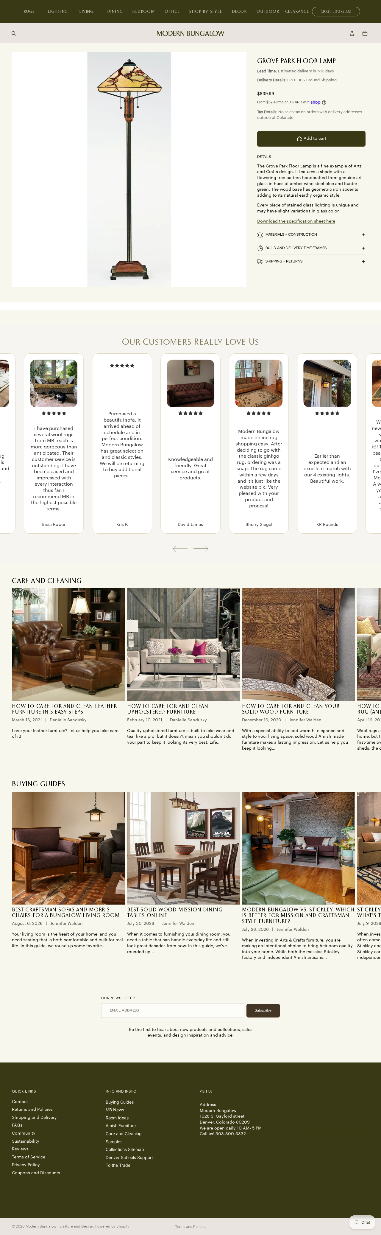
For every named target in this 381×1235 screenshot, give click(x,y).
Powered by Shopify (112, 1226)
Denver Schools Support (129, 1157)
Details (264, 156)
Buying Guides (120, 1101)
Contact (20, 1101)
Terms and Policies (190, 1226)
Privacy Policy (26, 1165)
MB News (115, 1109)
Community (23, 1133)
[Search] (13, 33)
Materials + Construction (291, 234)
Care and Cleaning (124, 1133)
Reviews (20, 1149)
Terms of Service (28, 1157)
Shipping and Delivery (34, 1117)
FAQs (17, 1125)
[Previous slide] (180, 549)
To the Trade (118, 1165)
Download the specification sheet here (296, 221)
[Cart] (364, 33)
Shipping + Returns (284, 261)
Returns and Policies (32, 1109)
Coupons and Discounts (36, 1173)
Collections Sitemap (125, 1149)
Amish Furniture (121, 1125)
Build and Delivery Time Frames (296, 248)
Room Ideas (117, 1117)
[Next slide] (200, 549)
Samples (114, 1141)
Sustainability (25, 1141)
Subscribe (263, 1010)
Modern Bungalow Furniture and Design (59, 1226)
